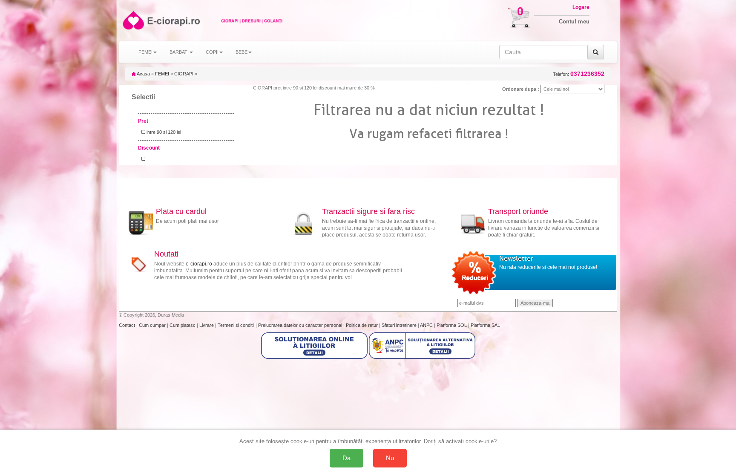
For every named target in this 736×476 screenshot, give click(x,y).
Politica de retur (362, 325)
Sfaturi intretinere (400, 325)
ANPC (426, 325)
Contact (127, 325)
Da (346, 458)
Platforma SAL (485, 325)
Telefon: (578, 74)
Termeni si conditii (237, 325)
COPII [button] (212, 52)
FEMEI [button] (145, 52)
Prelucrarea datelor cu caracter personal (300, 325)
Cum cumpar (153, 325)
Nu (390, 458)
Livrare (207, 325)
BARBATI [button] (179, 52)
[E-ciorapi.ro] (133, 20)
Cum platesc (183, 325)
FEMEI (162, 73)
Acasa (143, 73)
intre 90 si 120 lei (163, 132)
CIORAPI (183, 73)
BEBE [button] (241, 52)
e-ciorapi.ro (199, 264)
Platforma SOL (452, 325)
